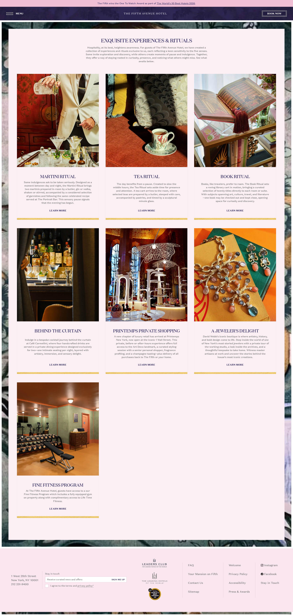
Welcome (235, 565)
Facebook (270, 574)
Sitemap (193, 591)
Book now (274, 13)
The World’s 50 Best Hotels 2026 (176, 3)
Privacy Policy (238, 574)
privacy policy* (85, 585)
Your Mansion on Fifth (203, 574)
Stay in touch (52, 574)
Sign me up (118, 579)
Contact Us (195, 582)
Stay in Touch (270, 582)
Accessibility (237, 582)
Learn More (57, 210)
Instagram (271, 565)
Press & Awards (239, 591)
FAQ (191, 565)
